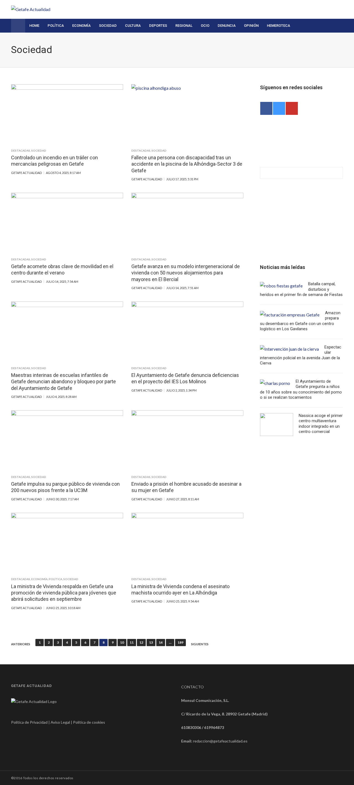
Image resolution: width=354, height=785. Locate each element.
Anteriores (20, 644)
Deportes (158, 25)
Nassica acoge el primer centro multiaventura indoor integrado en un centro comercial (321, 423)
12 (141, 642)
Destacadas (20, 150)
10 (122, 642)
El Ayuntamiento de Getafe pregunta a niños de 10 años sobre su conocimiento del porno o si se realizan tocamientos (301, 389)
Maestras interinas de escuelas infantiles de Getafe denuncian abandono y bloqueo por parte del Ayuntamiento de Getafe (63, 381)
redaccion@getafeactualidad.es (220, 741)
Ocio (205, 25)
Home (34, 25)
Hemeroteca (278, 25)
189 (180, 642)
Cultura (133, 25)
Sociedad (108, 25)
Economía (81, 25)
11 (132, 642)
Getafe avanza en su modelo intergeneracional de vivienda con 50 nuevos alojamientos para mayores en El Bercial (185, 272)
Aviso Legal (60, 722)
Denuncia (227, 25)
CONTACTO (192, 686)
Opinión (251, 25)
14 (161, 642)
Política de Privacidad (29, 722)
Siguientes (200, 644)
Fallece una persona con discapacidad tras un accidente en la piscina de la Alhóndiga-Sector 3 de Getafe (186, 164)
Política (56, 25)
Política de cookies (89, 722)
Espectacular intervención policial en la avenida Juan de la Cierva (300, 355)
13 (151, 642)
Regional (183, 25)
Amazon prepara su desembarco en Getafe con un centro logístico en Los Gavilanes (300, 321)
